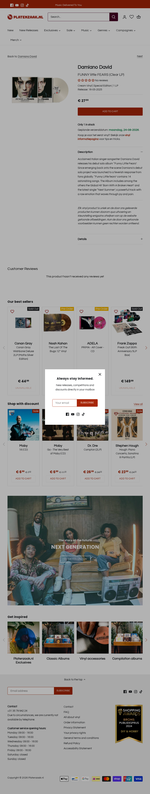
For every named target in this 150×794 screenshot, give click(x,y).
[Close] (100, 374)
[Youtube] (72, 414)
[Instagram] (78, 414)
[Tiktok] (83, 414)
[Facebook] (67, 414)
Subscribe (87, 403)
